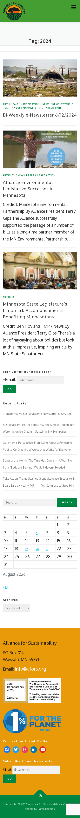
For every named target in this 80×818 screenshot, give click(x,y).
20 (37, 549)
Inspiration (31, 104)
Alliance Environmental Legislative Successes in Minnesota (28, 188)
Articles (9, 175)
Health (15, 104)
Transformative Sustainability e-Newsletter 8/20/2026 (37, 413)
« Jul (5, 587)
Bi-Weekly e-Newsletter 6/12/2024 (40, 115)
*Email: (9, 379)
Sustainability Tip (29, 107)
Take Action (52, 107)
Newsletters (61, 104)
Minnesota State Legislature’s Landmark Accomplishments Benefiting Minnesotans (35, 310)
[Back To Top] (40, 795)
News (46, 104)
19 (26, 549)
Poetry (8, 107)
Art (5, 104)
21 (47, 549)
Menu (73, 7)
